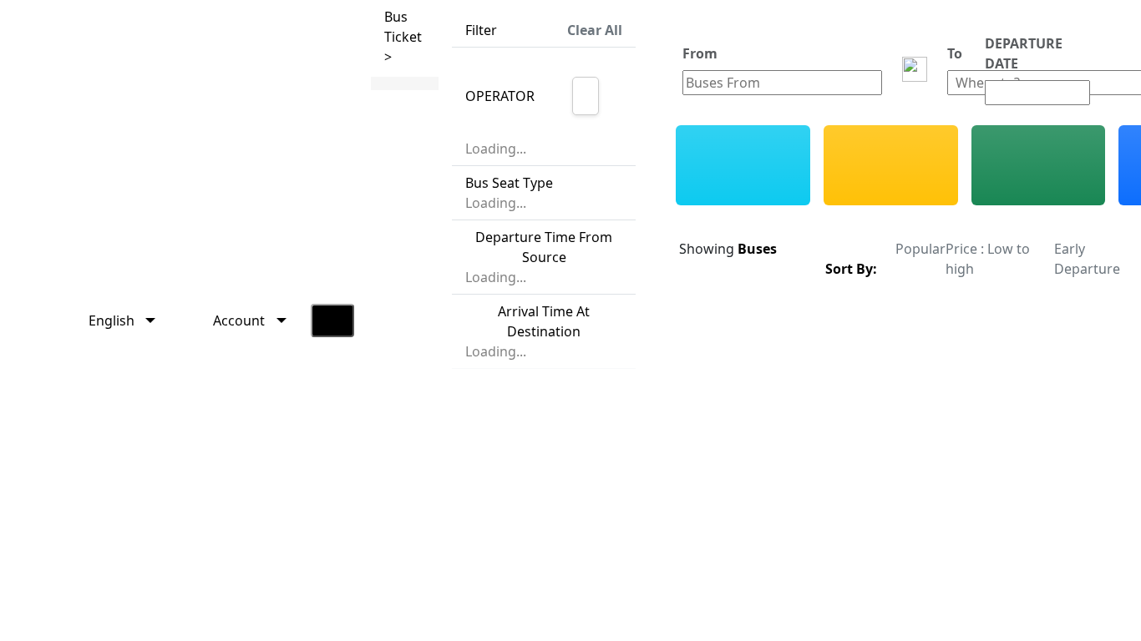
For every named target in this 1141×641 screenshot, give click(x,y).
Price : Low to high (988, 259)
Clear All (594, 30)
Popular (920, 249)
